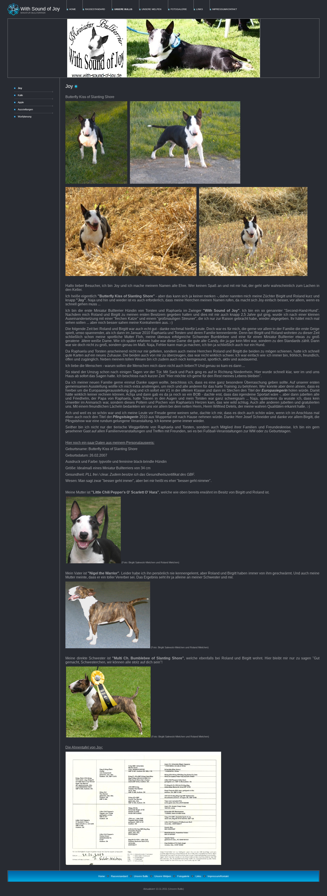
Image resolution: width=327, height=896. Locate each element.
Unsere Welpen (151, 9)
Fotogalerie (179, 9)
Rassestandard (95, 9)
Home (72, 9)
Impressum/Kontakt (224, 9)
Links (199, 9)
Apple (21, 102)
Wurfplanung (24, 116)
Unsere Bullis (123, 9)
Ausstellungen (25, 109)
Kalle (20, 95)
